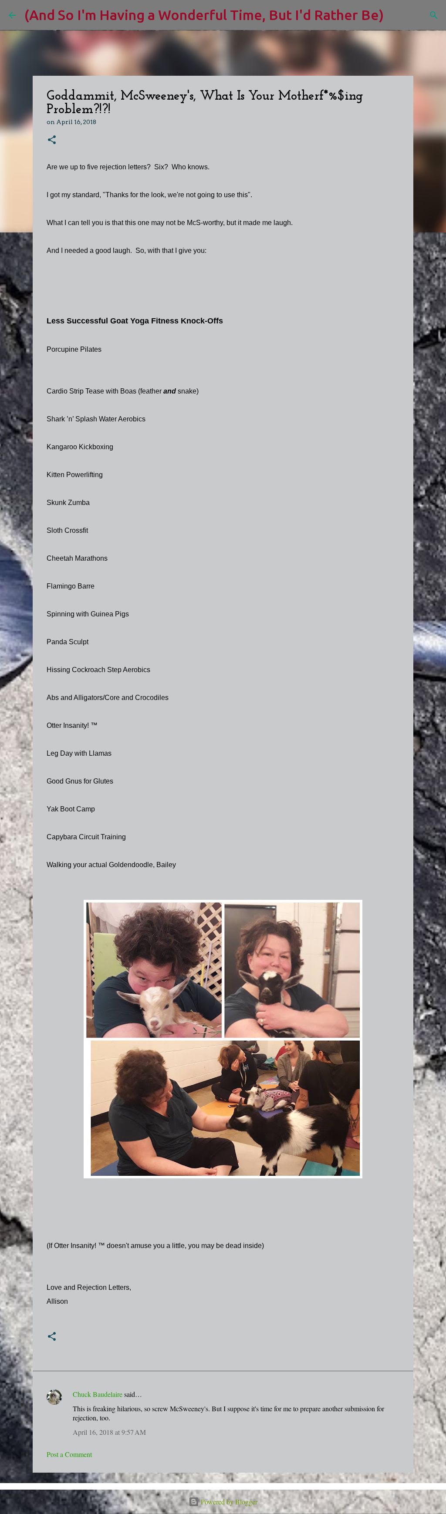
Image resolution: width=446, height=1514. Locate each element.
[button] (52, 140)
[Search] (396, 15)
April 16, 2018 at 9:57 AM (109, 1432)
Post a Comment (69, 1454)
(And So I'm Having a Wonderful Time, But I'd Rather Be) (204, 15)
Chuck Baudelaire (97, 1394)
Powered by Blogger (228, 1501)
